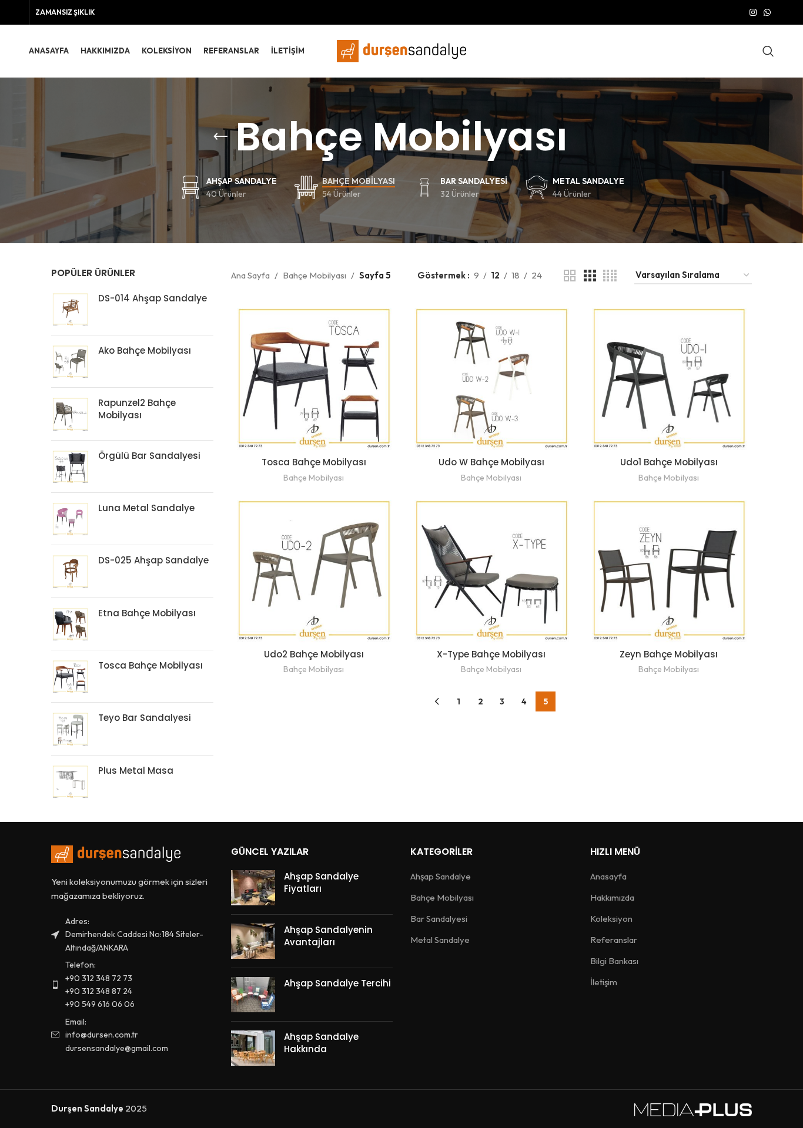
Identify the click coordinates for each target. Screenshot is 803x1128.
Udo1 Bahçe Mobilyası (669, 462)
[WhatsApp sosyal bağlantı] (767, 13)
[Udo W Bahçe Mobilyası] (491, 376)
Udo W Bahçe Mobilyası (491, 462)
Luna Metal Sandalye (146, 508)
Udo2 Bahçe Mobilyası (314, 654)
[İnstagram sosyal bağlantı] (753, 13)
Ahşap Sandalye (440, 876)
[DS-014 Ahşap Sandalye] (70, 309)
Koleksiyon (611, 918)
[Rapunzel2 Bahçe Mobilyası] (70, 414)
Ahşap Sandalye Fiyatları (321, 882)
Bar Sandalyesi (438, 918)
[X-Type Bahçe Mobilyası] (491, 568)
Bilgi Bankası (614, 960)
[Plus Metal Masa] (70, 781)
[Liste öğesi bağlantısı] (132, 984)
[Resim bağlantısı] (115, 853)
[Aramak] (768, 51)
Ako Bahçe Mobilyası (144, 350)
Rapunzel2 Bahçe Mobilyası (137, 409)
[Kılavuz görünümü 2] (570, 276)
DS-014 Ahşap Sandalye (152, 298)
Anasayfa (608, 876)
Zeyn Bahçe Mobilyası (669, 654)
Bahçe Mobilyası (314, 275)
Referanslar (613, 939)
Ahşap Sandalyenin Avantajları (328, 936)
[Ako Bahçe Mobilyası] (70, 361)
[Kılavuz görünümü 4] (610, 276)
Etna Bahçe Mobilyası (147, 613)
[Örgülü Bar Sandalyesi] (70, 466)
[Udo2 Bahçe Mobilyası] (314, 568)
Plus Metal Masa (135, 770)
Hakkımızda (612, 897)
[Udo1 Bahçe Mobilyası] (669, 376)
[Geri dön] (220, 137)
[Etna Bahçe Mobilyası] (70, 624)
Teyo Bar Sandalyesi (144, 717)
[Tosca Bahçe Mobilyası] (70, 676)
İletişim (603, 982)
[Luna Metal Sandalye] (70, 519)
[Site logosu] (401, 50)
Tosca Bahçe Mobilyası (150, 665)
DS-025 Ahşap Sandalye (153, 560)
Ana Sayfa (250, 275)
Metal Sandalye (440, 939)
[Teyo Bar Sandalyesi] (70, 728)
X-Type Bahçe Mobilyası (491, 654)
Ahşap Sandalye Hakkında (321, 1042)
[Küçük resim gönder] (253, 887)
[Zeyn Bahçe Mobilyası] (669, 568)
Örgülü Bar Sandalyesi (149, 455)
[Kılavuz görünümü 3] (589, 276)
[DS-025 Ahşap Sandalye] (70, 571)
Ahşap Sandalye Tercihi (337, 983)
